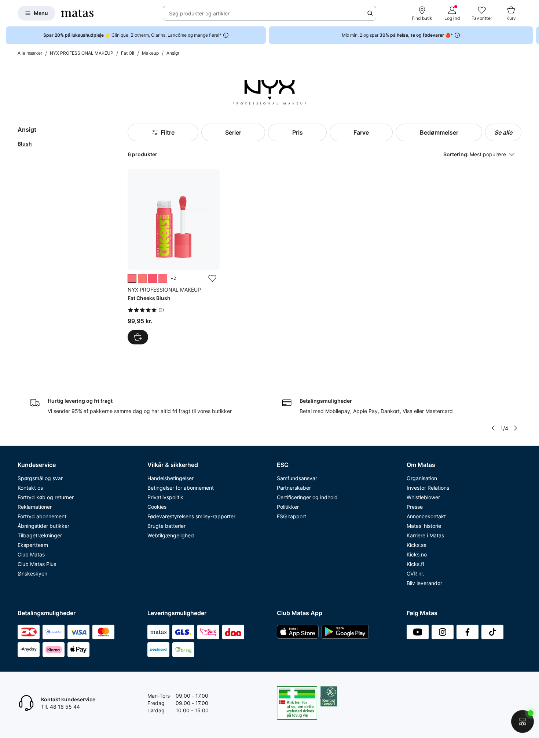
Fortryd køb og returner (46, 497)
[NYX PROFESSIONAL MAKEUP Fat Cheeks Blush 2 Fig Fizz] (173, 256)
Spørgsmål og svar (40, 478)
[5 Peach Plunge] (162, 278)
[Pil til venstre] (493, 428)
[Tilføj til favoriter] (212, 278)
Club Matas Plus (37, 564)
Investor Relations (428, 488)
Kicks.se (416, 545)
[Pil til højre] (533, 35)
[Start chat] (522, 721)
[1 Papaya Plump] (142, 278)
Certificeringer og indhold (307, 497)
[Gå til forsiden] (77, 13)
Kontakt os (30, 488)
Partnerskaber (294, 488)
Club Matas (31, 554)
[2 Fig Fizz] (132, 278)
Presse (415, 507)
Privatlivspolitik (165, 497)
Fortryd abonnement (42, 516)
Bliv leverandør (424, 583)
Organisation (422, 478)
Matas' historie (424, 526)
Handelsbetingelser (170, 478)
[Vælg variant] (138, 337)
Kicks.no (417, 554)
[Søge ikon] (370, 13)
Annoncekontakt (426, 516)
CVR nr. (415, 573)
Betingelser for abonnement (180, 488)
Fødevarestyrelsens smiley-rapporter (191, 516)
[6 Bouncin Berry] (152, 278)
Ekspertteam (33, 545)
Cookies (156, 507)
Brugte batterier (166, 526)
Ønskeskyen (32, 573)
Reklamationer (35, 507)
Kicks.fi (415, 564)
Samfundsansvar (297, 478)
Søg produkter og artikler (199, 13)
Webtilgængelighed (170, 535)
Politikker (288, 507)
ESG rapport (291, 516)
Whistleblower (423, 497)
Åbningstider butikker (43, 526)
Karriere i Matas (425, 535)
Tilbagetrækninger (40, 535)
